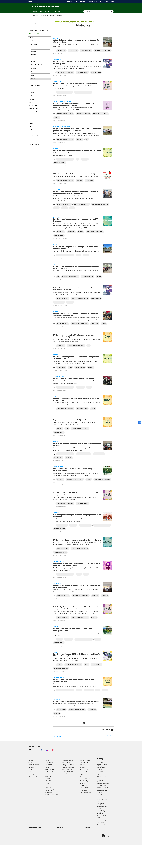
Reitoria (47, 760)
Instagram (53, 750)
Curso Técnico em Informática (81, 204)
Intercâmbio (84, 159)
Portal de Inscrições (85, 782)
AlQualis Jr (79, 180)
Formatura (57, 713)
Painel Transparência (102, 805)
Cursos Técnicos (67, 762)
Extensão (64, 207)
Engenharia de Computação (64, 204)
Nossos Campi (33, 33)
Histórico (30, 760)
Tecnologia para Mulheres (83, 113)
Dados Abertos (101, 789)
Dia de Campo (60, 479)
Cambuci (47, 767)
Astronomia (79, 139)
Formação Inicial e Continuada (100, 113)
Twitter (29, 750)
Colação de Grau (61, 709)
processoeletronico (35, 827)
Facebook (41, 750)
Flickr (47, 750)
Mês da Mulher (80, 387)
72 (99, 723)
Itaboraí (47, 778)
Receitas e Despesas (102, 773)
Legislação (98, 1)
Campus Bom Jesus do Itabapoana (102, 50)
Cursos (64, 757)
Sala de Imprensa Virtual (86, 789)
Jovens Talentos (61, 367)
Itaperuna (48, 780)
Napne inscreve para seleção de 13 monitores (71, 420)
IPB (77, 159)
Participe (91, 1)
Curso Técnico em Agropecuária (102, 479)
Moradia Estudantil (62, 525)
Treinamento (95, 595)
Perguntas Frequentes (103, 787)
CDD (81, 776)
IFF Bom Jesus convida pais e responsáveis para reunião (75, 83)
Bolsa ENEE (70, 302)
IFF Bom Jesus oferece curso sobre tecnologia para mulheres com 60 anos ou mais (73, 104)
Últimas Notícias (32, 776)
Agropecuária (71, 231)
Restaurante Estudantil (63, 595)
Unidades (35, 15)
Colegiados (31, 766)
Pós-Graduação (66, 766)
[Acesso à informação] (106, 836)
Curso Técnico (60, 231)
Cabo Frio (48, 766)
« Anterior (64, 723)
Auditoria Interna (101, 767)
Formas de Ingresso (67, 760)
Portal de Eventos (57, 11)
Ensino (30, 769)
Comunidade (84, 757)
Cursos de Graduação (68, 764)
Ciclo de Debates (58, 457)
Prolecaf (88, 479)
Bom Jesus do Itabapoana (47, 15)
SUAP (81, 775)
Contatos (34, 11)
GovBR (30, 1)
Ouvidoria (82, 783)
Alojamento (73, 525)
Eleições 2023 (83, 790)
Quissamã (48, 787)
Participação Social (102, 766)
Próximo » (105, 723)
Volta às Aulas (94, 323)
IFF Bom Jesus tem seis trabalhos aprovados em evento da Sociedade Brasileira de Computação (76, 192)
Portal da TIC (83, 771)
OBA (87, 139)
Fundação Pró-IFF (101, 819)
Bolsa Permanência (96, 298)
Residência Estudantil (85, 525)
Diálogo (99, 276)
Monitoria (59, 428)
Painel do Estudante (85, 760)
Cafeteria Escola (61, 50)
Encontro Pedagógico (62, 323)
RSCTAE (87, 827)
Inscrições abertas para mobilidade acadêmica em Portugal (77, 150)
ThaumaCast (69, 457)
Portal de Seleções (44, 11)
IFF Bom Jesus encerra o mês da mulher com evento (73, 378)
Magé (47, 783)
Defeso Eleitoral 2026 (85, 792)
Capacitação (105, 595)
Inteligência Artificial (99, 453)
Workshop (97, 639)
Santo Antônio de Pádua (52, 794)
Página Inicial (29, 15)
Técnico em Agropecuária (60, 552)
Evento (72, 207)
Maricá (47, 785)
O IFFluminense (33, 757)
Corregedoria (83, 785)
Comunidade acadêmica (87, 276)
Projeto (105, 690)
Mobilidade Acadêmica (59, 162)
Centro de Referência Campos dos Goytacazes (51, 774)
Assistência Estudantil (82, 72)
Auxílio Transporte (59, 302)
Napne (67, 428)
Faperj (70, 367)
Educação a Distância (68, 767)
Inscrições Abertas (96, 72)
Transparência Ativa (102, 820)
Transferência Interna (62, 548)
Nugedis (89, 387)
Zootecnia (80, 231)
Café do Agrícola (73, 50)
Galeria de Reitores (33, 764)
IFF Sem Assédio (84, 787)
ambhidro (60, 827)
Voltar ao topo (106, 729)
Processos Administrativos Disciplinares (101, 796)
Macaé (47, 782)
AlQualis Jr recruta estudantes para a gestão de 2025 (74, 174)
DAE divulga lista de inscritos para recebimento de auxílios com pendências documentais (76, 608)
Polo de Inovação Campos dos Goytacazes (50, 790)
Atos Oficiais (100, 813)
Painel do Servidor (84, 769)
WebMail (82, 773)
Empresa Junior (89, 180)
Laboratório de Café (86, 50)
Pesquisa (56, 207)
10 (92, 723)
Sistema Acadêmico (85, 762)
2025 (88, 345)
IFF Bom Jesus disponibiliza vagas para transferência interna (77, 540)
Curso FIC (56, 117)
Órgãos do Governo (109, 1)
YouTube (35, 750)
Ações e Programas (102, 764)
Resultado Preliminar (59, 528)
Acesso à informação (80, 1)
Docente (104, 323)
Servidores (99, 778)
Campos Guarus (49, 771)
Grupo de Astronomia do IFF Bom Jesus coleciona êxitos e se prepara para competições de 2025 (77, 130)
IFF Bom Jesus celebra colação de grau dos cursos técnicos (76, 701)
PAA (58, 276)
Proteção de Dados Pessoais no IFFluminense (102, 801)
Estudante (90, 367)
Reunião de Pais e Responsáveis (64, 92)
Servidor (79, 690)
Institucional (100, 762)
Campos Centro (49, 769)
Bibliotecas (82, 764)
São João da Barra (50, 796)
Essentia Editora (32, 775)
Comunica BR (69, 1)
